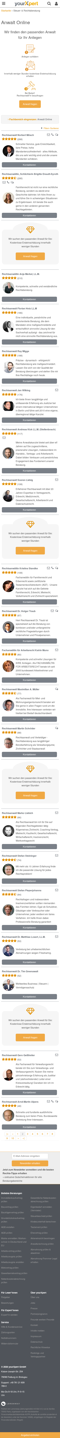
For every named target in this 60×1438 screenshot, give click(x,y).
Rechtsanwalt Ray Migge (15, 351)
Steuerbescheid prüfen (41, 1215)
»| (23, 1138)
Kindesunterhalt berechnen (43, 1221)
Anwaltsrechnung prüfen (42, 1243)
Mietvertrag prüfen (9, 1267)
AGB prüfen (6, 1232)
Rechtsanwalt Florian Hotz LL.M (19, 308)
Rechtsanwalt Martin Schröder (18, 728)
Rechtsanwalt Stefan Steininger (19, 855)
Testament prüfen (39, 1227)
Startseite (6, 10)
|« (7, 1133)
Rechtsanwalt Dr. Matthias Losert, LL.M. (23, 937)
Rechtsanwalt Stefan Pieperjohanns (21, 890)
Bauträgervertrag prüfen (12, 1212)
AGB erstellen (7, 1227)
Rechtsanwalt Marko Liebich (17, 813)
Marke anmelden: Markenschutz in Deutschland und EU (13, 1242)
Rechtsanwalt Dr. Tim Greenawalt (20, 971)
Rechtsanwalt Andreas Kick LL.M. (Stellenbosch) (29, 429)
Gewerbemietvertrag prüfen (14, 1273)
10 (12, 1138)
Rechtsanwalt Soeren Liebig (17, 480)
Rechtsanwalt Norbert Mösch (18, 135)
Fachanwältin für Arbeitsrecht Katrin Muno (25, 650)
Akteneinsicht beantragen (43, 1238)
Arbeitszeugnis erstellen (12, 1262)
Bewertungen (7, 1302)
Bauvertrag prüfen (9, 1206)
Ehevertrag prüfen (39, 1232)
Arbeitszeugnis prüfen (11, 1256)
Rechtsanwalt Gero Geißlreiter (18, 1055)
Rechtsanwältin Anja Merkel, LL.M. (21, 274)
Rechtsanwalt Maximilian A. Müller (20, 689)
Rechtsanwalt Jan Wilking (16, 390)
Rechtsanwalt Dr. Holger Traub (19, 611)
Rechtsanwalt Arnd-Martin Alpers (20, 1101)
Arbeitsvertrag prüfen (11, 1250)
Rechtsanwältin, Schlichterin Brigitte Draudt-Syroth (30, 174)
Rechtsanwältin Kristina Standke (20, 568)
